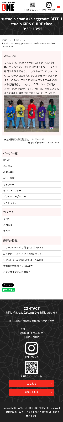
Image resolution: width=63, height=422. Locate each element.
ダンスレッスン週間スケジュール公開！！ (24, 259)
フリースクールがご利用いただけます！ (23, 247)
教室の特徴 (9, 172)
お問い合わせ (31, 392)
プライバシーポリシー (14, 196)
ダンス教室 (9, 178)
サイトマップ (10, 202)
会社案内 (7, 166)
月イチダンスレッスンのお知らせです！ (23, 253)
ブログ (6, 231)
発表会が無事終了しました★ (18, 265)
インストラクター (12, 190)
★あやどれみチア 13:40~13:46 (43, 142)
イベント (7, 219)
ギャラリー (9, 184)
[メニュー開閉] (58, 6)
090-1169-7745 (34, 329)
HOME (4, 40)
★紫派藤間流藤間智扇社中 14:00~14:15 (24, 139)
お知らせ (17, 40)
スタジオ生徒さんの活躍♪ (16, 271)
